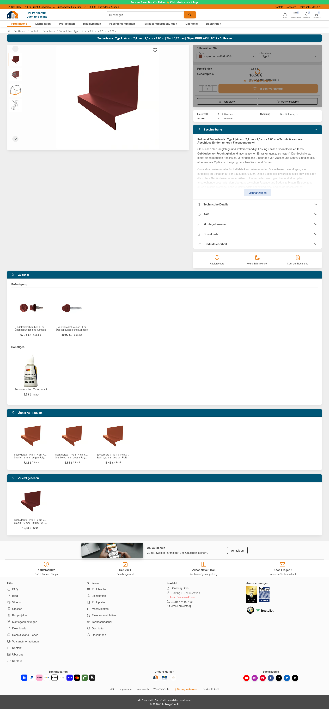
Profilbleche (20, 31)
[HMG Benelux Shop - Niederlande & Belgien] (164, 678)
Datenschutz (142, 689)
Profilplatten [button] (67, 24)
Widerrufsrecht (161, 689)
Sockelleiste (49, 31)
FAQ (206, 214)
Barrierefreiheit (211, 689)
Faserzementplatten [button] (122, 24)
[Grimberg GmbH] (173, 678)
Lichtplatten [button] (43, 24)
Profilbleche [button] (19, 24)
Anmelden (237, 550)
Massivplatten (100, 609)
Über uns (17, 654)
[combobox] (145, 14)
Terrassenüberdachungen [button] (160, 24)
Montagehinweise (215, 224)
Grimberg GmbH (181, 588)
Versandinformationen (25, 641)
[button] (316, 15)
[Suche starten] (190, 14)
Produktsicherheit (215, 244)
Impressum (125, 689)
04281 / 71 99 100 (182, 602)
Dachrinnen (98, 635)
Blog (14, 596)
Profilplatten (98, 602)
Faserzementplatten (103, 615)
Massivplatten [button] (92, 24)
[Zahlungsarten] (58, 678)
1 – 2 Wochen (225, 114)
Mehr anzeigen (257, 193)
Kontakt (279, 7)
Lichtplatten (98, 596)
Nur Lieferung (287, 114)
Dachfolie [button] (191, 24)
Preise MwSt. (308, 7)
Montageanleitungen (24, 622)
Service (290, 7)
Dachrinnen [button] (213, 24)
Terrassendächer (101, 622)
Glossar (16, 609)
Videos (16, 602)
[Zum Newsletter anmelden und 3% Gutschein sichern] (112, 550)
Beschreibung (213, 129)
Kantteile (34, 31)
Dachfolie (97, 628)
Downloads (211, 234)
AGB (112, 689)
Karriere (16, 661)
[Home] (8, 31)
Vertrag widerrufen (187, 689)
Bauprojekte (19, 615)
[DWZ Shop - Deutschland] (156, 678)
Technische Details (216, 204)
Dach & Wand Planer (24, 635)
